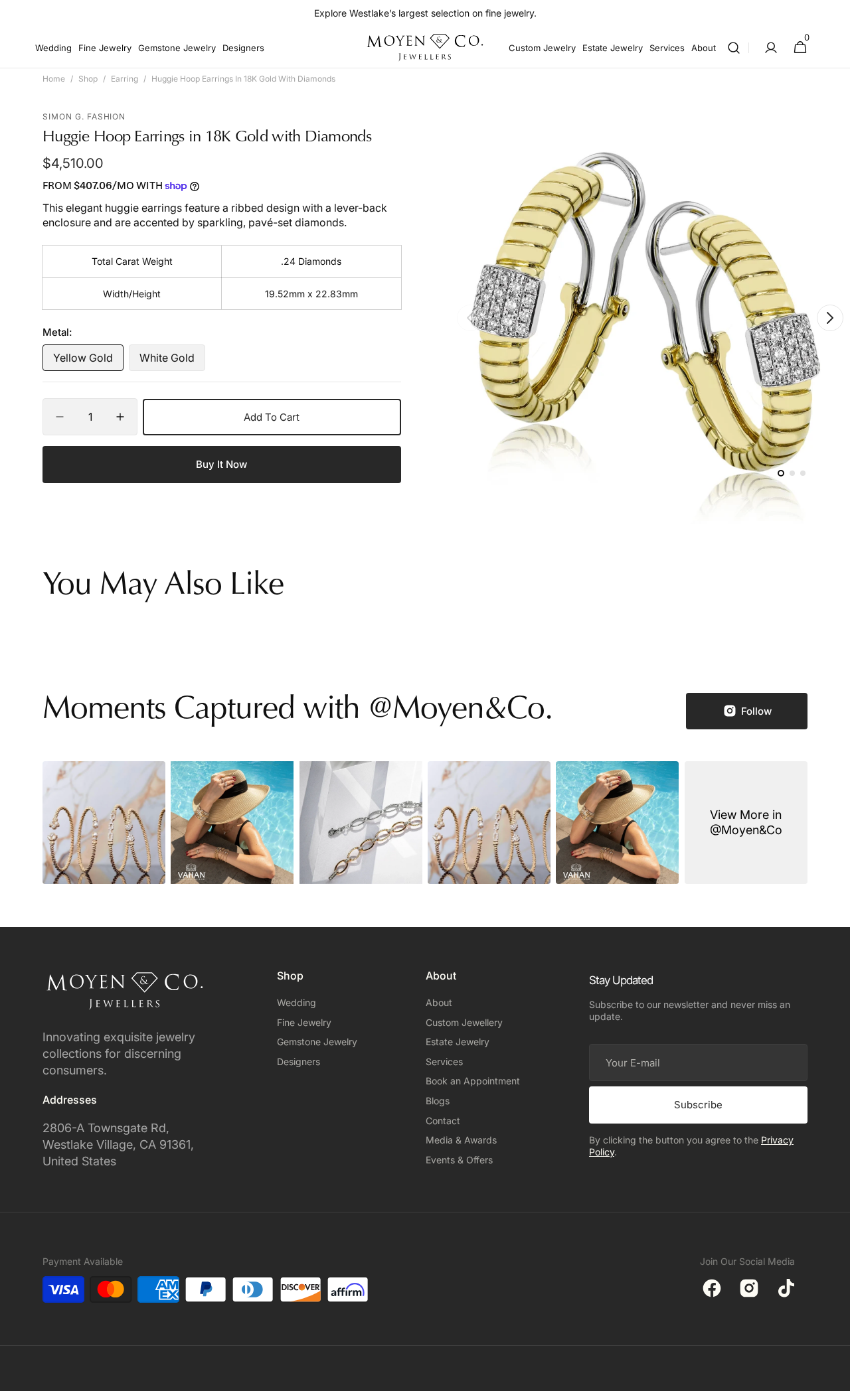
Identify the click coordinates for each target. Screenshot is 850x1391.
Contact (443, 1120)
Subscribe (698, 1104)
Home (53, 79)
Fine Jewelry (304, 1022)
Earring (124, 79)
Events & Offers (459, 1159)
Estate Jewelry (457, 1041)
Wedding (296, 1002)
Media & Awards (461, 1139)
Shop (88, 79)
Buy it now (221, 464)
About (439, 1002)
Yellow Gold (88, 361)
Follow (756, 711)
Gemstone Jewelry (317, 1041)
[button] (733, 47)
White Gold (172, 361)
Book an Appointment (473, 1080)
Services (444, 1061)
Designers (298, 1061)
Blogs (438, 1100)
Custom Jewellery (464, 1022)
